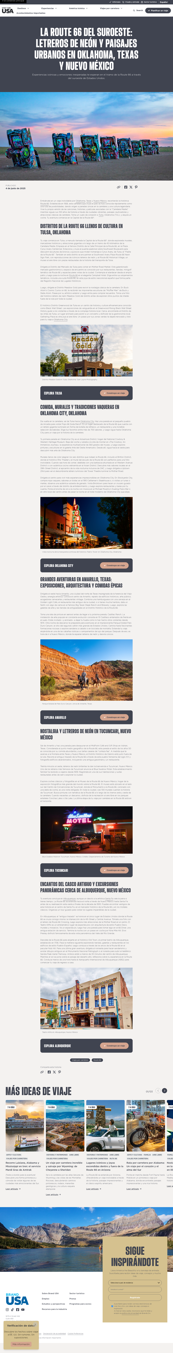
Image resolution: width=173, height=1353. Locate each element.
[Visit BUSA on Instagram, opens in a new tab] (7, 1309)
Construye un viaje (116, 393)
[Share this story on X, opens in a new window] (131, 187)
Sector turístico (150, 2)
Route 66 (44, 203)
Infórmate (116, 2)
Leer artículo (12, 1189)
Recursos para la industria (54, 1309)
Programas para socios (80, 1304)
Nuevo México (100, 200)
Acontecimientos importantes (31, 13)
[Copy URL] (118, 187)
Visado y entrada (132, 2)
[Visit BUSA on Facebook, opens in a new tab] (17, 1309)
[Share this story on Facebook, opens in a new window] (125, 187)
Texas (88, 200)
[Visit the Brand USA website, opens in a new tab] (17, 1299)
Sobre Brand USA (50, 1293)
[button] (165, 2)
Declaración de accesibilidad (54, 1333)
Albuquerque (69, 898)
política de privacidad (130, 1313)
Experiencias (47, 8)
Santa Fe (109, 898)
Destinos (21, 8)
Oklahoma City (60, 319)
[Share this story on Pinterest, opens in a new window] (136, 187)
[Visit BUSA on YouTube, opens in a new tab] (22, 1309)
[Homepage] (8, 12)
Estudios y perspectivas (53, 1304)
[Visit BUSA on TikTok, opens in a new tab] (12, 1309)
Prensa (72, 1299)
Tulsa (101, 215)
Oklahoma (80, 200)
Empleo (45, 1299)
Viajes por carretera (109, 8)
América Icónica (76, 8)
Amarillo (65, 593)
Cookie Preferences (75, 1333)
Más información (21, 1344)
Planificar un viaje (159, 10)
